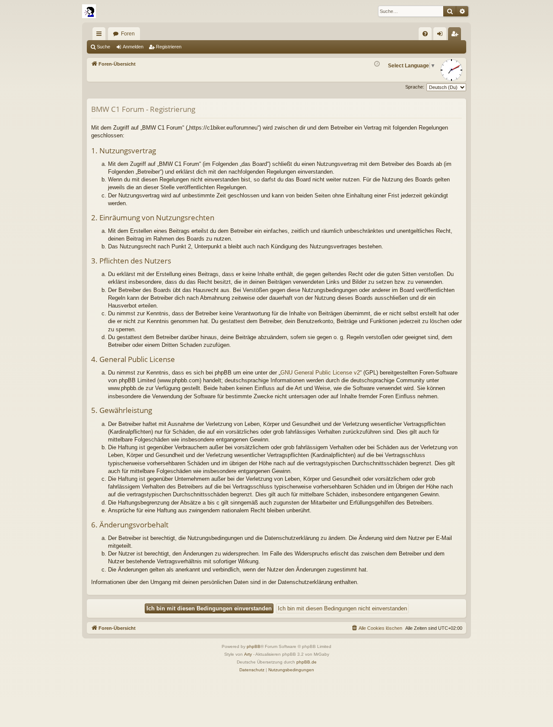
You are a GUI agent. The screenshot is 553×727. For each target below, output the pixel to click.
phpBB (254, 646)
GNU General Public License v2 (320, 372)
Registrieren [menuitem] (456, 35)
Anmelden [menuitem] (441, 35)
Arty (248, 654)
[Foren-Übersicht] (89, 11)
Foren (128, 34)
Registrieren (168, 46)
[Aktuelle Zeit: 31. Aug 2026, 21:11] (377, 64)
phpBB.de (306, 662)
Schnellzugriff (100, 35)
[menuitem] (425, 33)
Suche (103, 46)
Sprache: (414, 86)
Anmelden (133, 46)
